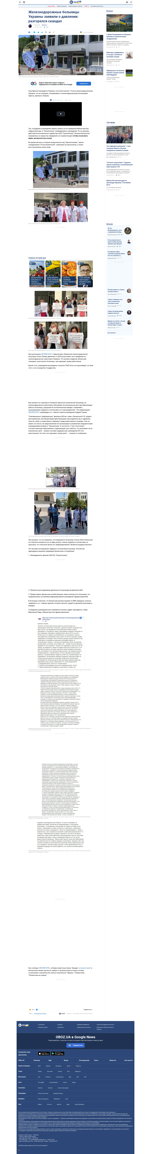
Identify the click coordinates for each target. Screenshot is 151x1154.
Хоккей (60, 1071)
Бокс (68, 1071)
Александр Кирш (112, 316)
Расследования (84, 1060)
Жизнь (66, 1060)
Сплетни (49, 1104)
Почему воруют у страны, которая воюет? (116, 290)
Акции (65, 1082)
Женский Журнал (79, 1104)
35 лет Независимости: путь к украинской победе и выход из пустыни (115, 230)
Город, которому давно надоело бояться (115, 312)
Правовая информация (83, 1024)
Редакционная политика (40, 1013)
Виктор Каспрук (112, 246)
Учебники (48, 1077)
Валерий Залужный (112, 234)
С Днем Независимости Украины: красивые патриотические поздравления (118, 37)
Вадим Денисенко (112, 258)
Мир (50, 1060)
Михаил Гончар (111, 327)
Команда (59, 1024)
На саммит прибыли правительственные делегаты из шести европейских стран (118, 153)
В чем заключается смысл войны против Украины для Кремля (115, 242)
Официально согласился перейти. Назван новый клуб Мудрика (115, 73)
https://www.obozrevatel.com (76, 1112)
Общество (44, 25)
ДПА (70, 1077)
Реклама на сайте (42, 1027)
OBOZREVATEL (46, 354)
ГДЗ (39, 1077)
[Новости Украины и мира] (62, 1014)
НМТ (85, 1077)
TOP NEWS (110, 123)
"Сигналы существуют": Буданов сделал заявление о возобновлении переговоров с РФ (119, 165)
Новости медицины (43, 1099)
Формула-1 (78, 1071)
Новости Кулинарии (63, 1088)
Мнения (109, 224)
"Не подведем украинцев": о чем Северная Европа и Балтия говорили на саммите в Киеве (118, 148)
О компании (41, 1024)
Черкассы (78, 1066)
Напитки (50, 1088)
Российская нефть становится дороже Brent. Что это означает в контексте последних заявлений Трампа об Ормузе (116, 253)
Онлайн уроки (59, 1077)
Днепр (68, 1066)
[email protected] (38, 1141)
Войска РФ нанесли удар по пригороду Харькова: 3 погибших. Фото (118, 183)
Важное (109, 11)
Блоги (96, 1060)
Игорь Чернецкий (112, 306)
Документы (60, 1027)
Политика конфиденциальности (105, 1024)
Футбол (40, 1071)
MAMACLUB (57, 1099)
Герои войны (51, 6)
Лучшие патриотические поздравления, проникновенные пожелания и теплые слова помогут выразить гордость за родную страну (119, 43)
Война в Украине (62, 6)
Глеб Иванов (37, 25)
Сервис (74, 1082)
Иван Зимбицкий (112, 294)
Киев (39, 1066)
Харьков (48, 1066)
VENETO (86, 6)
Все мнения (111, 333)
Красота (59, 1104)
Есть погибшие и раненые (113, 187)
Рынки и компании (43, 1093)
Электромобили (53, 1082)
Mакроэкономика (58, 1093)
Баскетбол (50, 1071)
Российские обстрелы (97, 6)
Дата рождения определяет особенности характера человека (114, 61)
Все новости (129, 1060)
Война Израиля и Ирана (75, 6)
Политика (37, 1060)
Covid (66, 1099)
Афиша (40, 1104)
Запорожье (59, 1066)
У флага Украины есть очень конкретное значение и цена (115, 301)
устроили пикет (84, 968)
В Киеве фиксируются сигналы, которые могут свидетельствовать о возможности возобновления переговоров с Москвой (118, 171)
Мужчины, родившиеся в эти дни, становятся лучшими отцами (115, 55)
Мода (68, 1104)
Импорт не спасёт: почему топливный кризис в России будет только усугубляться (116, 323)
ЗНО (77, 1077)
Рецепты (40, 1088)
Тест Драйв (41, 1082)
